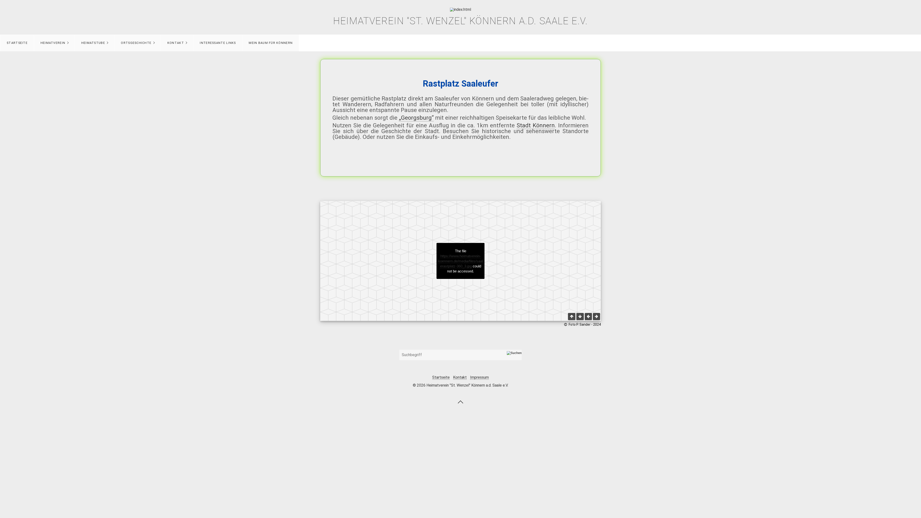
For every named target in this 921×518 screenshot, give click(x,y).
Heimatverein (53, 43)
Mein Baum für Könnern (271, 43)
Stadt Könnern (536, 125)
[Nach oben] (460, 402)
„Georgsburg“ (416, 117)
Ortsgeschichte (136, 43)
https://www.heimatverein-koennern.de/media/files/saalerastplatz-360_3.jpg (460, 261)
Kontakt (175, 43)
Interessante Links (218, 43)
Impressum (479, 378)
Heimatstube (93, 43)
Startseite (17, 43)
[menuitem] (17, 43)
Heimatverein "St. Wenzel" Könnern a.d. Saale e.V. (460, 21)
